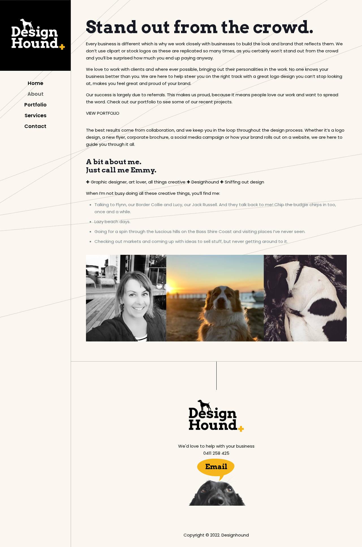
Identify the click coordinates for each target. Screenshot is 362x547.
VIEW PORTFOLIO (102, 113)
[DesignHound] (35, 37)
